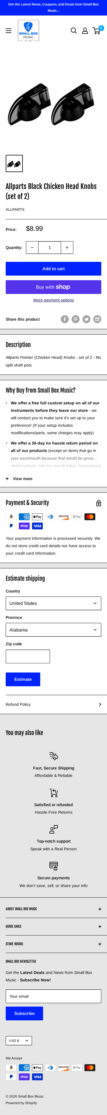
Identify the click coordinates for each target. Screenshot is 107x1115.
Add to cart (54, 268)
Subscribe (24, 1013)
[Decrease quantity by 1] (32, 247)
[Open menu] (8, 30)
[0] (96, 30)
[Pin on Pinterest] (76, 319)
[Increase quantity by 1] (67, 247)
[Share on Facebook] (65, 319)
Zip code (14, 644)
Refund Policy (18, 704)
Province (14, 617)
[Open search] (74, 31)
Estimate (23, 679)
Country (13, 591)
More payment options (53, 300)
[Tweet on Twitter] (86, 319)
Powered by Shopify (21, 1103)
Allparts (15, 209)
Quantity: (14, 247)
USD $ (14, 1041)
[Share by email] (97, 319)
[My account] (85, 31)
